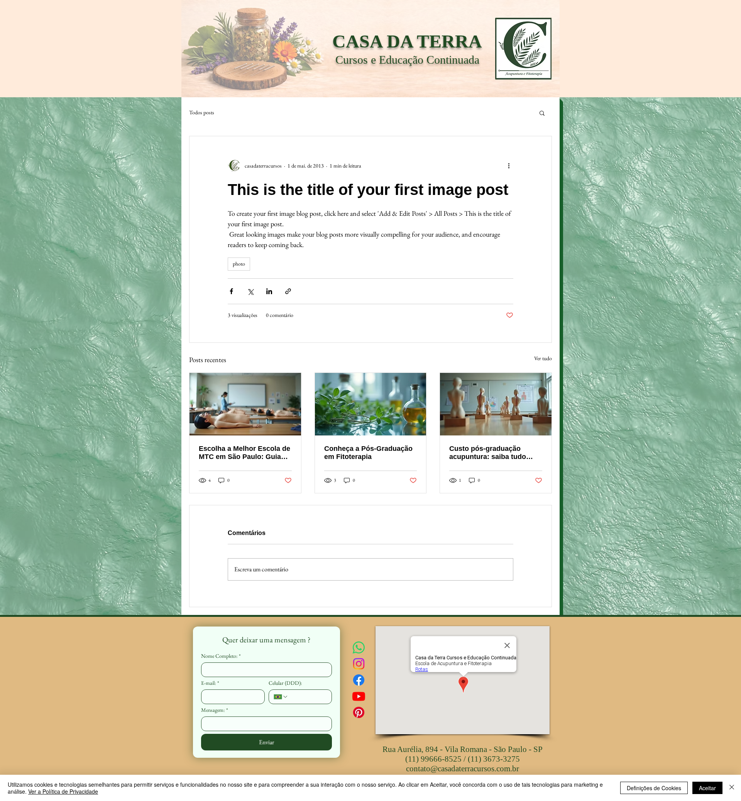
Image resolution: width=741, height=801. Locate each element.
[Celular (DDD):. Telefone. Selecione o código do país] (281, 697)
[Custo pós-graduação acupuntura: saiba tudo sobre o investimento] (496, 404)
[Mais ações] (508, 165)
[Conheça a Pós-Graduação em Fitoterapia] (370, 404)
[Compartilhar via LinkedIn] (269, 291)
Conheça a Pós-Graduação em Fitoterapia (368, 453)
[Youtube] (358, 696)
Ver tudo (543, 358)
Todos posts (201, 112)
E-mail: (210, 683)
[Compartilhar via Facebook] (231, 291)
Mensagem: (214, 710)
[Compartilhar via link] (288, 291)
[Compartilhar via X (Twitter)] (250, 291)
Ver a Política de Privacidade (63, 791)
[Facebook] (358, 680)
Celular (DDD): (285, 683)
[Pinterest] (358, 712)
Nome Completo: (221, 656)
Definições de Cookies (654, 788)
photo (239, 263)
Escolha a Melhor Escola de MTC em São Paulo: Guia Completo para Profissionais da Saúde (244, 453)
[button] (542, 113)
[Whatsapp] (358, 647)
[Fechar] (731, 788)
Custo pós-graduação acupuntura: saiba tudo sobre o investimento (487, 453)
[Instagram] (358, 663)
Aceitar (707, 788)
